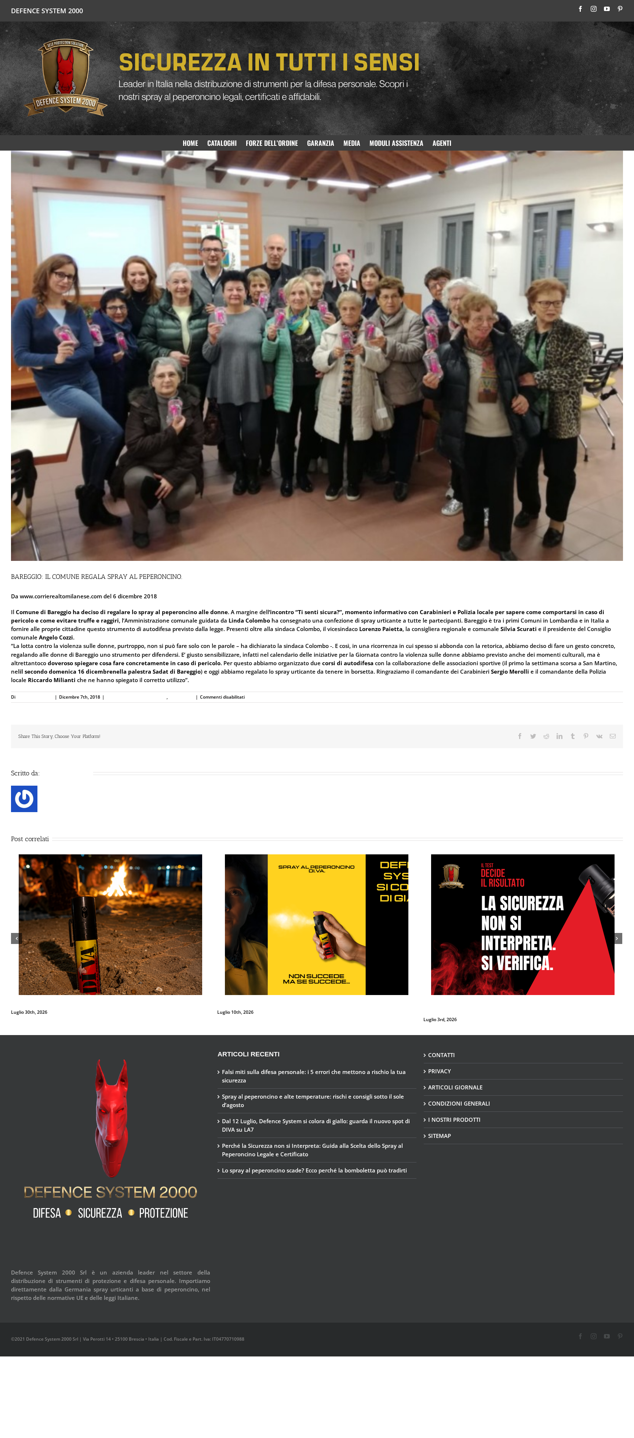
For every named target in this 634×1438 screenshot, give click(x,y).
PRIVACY (439, 1063)
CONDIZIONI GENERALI (459, 1096)
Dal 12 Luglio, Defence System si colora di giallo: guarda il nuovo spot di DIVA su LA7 (316, 1118)
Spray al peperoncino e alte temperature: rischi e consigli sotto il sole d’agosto (504, 1004)
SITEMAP (439, 1128)
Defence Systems (35, 697)
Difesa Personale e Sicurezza (136, 697)
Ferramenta (181, 697)
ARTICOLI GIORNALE (455, 1080)
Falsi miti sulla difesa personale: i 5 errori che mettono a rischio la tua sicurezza (300, 918)
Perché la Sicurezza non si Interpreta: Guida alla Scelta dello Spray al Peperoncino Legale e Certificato (312, 1142)
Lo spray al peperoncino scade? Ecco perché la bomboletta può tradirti (84, 918)
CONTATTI (441, 1047)
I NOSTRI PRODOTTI (454, 1112)
